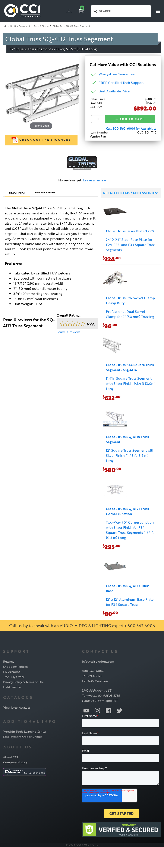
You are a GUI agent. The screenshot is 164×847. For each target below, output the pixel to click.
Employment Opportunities (22, 736)
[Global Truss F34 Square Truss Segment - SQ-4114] (115, 346)
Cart (82, 8)
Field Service (12, 687)
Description (17, 192)
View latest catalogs (16, 707)
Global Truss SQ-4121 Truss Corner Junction (127, 511)
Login (69, 11)
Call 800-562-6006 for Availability (131, 128)
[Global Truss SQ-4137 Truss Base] (115, 567)
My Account (11, 671)
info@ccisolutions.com (98, 661)
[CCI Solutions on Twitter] (119, 710)
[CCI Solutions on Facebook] (108, 710)
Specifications (45, 192)
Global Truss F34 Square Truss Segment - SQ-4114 (130, 367)
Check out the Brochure (44, 140)
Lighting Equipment (20, 26)
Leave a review (94, 180)
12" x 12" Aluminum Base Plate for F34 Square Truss (130, 602)
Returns (8, 661)
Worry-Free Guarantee (117, 74)
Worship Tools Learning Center (24, 731)
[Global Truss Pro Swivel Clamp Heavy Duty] (115, 279)
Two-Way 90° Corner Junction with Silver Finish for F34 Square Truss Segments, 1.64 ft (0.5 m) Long (130, 530)
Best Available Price (114, 91)
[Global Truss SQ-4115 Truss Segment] (115, 418)
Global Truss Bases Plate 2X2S (130, 231)
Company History (15, 762)
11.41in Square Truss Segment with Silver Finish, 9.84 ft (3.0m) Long (130, 383)
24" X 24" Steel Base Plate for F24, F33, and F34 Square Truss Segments (130, 244)
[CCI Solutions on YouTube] (86, 710)
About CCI (10, 757)
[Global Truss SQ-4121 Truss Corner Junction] (115, 490)
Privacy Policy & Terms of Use (23, 682)
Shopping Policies (15, 666)
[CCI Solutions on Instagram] (97, 710)
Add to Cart (131, 119)
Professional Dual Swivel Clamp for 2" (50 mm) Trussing (130, 314)
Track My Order (13, 677)
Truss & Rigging (41, 26)
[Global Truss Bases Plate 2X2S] (115, 212)
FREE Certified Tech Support (121, 82)
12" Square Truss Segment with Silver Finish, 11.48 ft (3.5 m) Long (130, 455)
